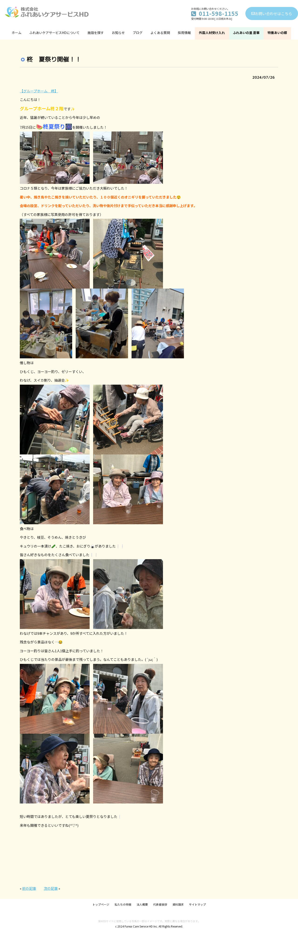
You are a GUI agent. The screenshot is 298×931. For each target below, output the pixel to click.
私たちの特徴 (123, 904)
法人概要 (142, 904)
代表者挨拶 (160, 904)
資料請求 (178, 904)
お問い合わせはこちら (273, 13)
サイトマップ (197, 904)
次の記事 (51, 888)
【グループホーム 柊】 (39, 90)
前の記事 (29, 888)
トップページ (100, 904)
